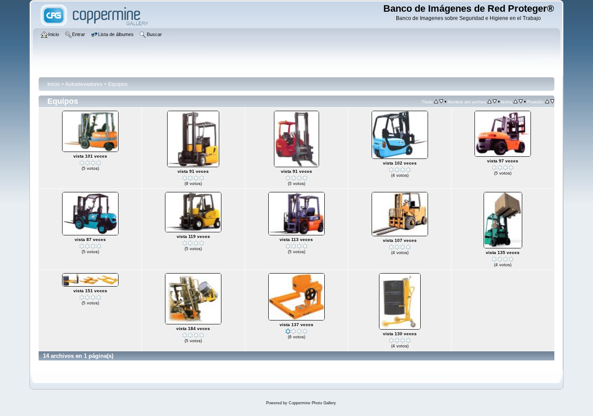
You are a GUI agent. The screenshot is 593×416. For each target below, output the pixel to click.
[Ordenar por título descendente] (441, 102)
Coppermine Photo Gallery (312, 403)
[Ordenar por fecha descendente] (521, 102)
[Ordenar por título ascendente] (436, 102)
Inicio (53, 84)
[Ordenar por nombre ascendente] (489, 102)
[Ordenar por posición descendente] (552, 102)
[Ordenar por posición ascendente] (547, 102)
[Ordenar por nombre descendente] (495, 102)
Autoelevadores (83, 84)
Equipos (118, 84)
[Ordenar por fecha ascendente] (515, 102)
